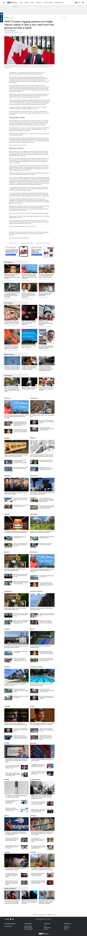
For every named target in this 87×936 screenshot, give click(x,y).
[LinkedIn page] (13, 919)
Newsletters (49, 914)
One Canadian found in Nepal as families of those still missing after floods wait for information (12, 295)
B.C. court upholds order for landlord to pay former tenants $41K (46, 294)
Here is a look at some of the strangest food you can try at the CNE (46, 389)
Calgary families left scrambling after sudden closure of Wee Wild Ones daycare (16, 455)
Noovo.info (66, 926)
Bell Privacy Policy (28, 926)
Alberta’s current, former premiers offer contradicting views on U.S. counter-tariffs (45, 621)
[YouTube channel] (10, 919)
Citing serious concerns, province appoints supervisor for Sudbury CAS (46, 614)
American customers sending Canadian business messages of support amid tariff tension (12, 368)
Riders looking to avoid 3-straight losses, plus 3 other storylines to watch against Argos (20, 582)
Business (6, 17)
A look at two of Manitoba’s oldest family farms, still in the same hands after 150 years (42, 532)
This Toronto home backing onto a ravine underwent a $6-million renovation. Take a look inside (12, 389)
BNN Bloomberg (47, 927)
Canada (26, 2)
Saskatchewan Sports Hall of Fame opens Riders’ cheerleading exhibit (15, 569)
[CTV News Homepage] (12, 2)
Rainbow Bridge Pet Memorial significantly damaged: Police (41, 646)
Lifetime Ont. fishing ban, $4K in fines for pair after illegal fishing (41, 609)
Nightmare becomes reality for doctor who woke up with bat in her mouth (29, 902)
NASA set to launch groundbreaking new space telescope (46, 323)
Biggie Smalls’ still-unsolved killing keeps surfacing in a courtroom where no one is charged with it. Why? (41, 797)
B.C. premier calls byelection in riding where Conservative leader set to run (46, 421)
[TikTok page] (8, 919)
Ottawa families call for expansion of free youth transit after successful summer (46, 468)
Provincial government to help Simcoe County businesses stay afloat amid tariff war (46, 659)
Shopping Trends (59, 2)
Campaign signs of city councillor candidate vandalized (46, 537)
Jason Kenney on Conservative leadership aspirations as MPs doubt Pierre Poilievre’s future (16, 761)
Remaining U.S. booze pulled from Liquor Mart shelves (45, 544)
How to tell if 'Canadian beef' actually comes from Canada (11, 322)
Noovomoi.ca (67, 927)
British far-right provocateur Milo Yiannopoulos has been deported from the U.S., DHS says (42, 724)
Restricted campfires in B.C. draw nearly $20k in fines (42, 416)
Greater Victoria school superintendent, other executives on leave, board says (46, 428)
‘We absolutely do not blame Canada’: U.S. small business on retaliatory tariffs (29, 368)
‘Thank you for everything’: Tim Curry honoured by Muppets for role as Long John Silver (12, 902)
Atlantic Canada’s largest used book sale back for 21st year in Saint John (20, 544)
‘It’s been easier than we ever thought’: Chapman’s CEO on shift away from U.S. (46, 347)
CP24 (45, 926)
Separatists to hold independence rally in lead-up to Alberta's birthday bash (42, 493)
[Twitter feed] (5, 919)
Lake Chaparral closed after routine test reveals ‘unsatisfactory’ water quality (19, 461)
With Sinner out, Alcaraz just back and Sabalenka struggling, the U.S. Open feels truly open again (15, 833)
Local (21, 2)
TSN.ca (45, 929)
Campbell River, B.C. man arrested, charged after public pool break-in (41, 684)
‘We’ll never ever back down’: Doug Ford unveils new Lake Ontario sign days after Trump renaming (29, 276)
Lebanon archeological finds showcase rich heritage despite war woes (46, 729)
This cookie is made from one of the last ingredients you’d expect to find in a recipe (46, 276)
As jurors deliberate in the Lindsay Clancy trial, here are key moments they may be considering (29, 295)
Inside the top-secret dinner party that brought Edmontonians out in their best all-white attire (46, 507)
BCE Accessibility (8, 926)
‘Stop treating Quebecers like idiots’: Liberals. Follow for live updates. (16, 493)
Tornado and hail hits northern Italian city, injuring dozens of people (16, 869)
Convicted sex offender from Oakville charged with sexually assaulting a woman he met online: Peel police (20, 423)
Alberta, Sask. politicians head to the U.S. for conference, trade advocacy (20, 575)
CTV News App (34, 914)
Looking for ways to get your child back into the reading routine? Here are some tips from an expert (42, 833)
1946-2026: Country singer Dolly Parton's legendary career (29, 388)
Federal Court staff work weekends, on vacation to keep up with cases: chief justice (15, 724)
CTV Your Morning (48, 2)
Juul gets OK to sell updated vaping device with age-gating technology (16, 796)
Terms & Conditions (28, 927)
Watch (32, 2)
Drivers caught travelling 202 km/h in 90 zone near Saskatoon (29, 323)
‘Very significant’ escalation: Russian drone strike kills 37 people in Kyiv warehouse (11, 347)
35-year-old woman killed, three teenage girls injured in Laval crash (20, 499)
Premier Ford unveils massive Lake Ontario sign (29, 346)
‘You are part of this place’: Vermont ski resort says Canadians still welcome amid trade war (42, 455)
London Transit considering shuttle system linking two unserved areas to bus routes (20, 659)
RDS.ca (65, 929)
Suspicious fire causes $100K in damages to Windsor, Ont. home (15, 684)
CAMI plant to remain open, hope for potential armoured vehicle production (16, 646)
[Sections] (4, 2)
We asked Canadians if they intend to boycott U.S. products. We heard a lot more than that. (12, 276)
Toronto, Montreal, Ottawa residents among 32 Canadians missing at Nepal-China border (20, 737)
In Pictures (38, 2)
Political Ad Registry (28, 929)
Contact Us (41, 914)
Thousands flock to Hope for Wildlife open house (19, 537)
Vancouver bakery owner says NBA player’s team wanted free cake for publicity (46, 902)
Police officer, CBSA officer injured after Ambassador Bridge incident (20, 690)
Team (54, 914)
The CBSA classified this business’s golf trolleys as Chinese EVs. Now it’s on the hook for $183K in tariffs (46, 368)
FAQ (45, 914)
